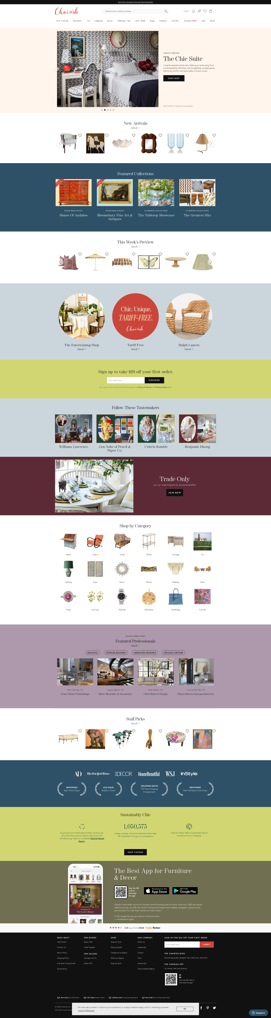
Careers (141, 953)
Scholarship (142, 963)
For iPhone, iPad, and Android (175, 968)
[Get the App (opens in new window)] (120, 892)
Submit (207, 944)
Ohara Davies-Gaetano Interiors (195, 694)
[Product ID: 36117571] (122, 262)
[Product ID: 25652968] (68, 262)
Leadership (142, 947)
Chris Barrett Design (156, 694)
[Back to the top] (265, 1003)
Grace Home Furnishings (75, 694)
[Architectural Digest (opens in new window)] (78, 773)
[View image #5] (113, 110)
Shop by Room (116, 963)
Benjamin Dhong (197, 447)
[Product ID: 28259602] (202, 262)
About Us (141, 942)
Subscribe (154, 380)
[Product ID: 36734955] (202, 143)
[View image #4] (110, 110)
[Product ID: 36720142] (149, 143)
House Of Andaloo (74, 215)
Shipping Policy (63, 958)
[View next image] (158, 69)
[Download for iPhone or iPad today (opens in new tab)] (156, 891)
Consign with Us (90, 958)
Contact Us (61, 947)
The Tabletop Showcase (156, 215)
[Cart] (211, 11)
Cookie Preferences (86, 1010)
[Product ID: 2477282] (95, 262)
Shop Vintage (135, 852)
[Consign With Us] (199, 11)
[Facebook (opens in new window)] (201, 1007)
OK (184, 1009)
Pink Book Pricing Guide (66, 963)
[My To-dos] (193, 11)
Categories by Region (119, 953)
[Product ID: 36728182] (122, 143)
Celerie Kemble (156, 447)
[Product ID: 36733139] (175, 143)
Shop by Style (116, 942)
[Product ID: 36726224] (95, 143)
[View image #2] (105, 110)
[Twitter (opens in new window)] (214, 1007)
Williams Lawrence (73, 447)
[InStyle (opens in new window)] (189, 773)
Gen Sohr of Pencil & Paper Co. (115, 449)
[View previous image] (57, 69)
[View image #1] (102, 110)
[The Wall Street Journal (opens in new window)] (170, 773)
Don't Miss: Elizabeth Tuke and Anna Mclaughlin (135, 2)
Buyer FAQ (88, 942)
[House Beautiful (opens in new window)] (149, 773)
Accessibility (62, 969)
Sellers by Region (117, 958)
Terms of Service (145, 387)
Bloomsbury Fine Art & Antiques (115, 217)
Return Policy (62, 953)
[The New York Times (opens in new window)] (98, 773)
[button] (205, 11)
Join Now (174, 492)
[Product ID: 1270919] (149, 262)
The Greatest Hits (197, 215)
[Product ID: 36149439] (175, 262)
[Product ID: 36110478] (68, 143)
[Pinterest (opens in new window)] (207, 1007)
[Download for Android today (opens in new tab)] (185, 891)
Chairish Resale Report (146, 969)
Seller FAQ (88, 963)
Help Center (61, 942)
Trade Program (89, 947)
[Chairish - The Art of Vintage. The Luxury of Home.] (66, 11)
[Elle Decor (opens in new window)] (123, 773)
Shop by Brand (116, 947)
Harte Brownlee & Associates (115, 694)
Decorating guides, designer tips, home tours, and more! (185, 958)
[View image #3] (107, 110)
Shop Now (173, 78)
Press (140, 958)
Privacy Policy (161, 387)
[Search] (166, 11)
